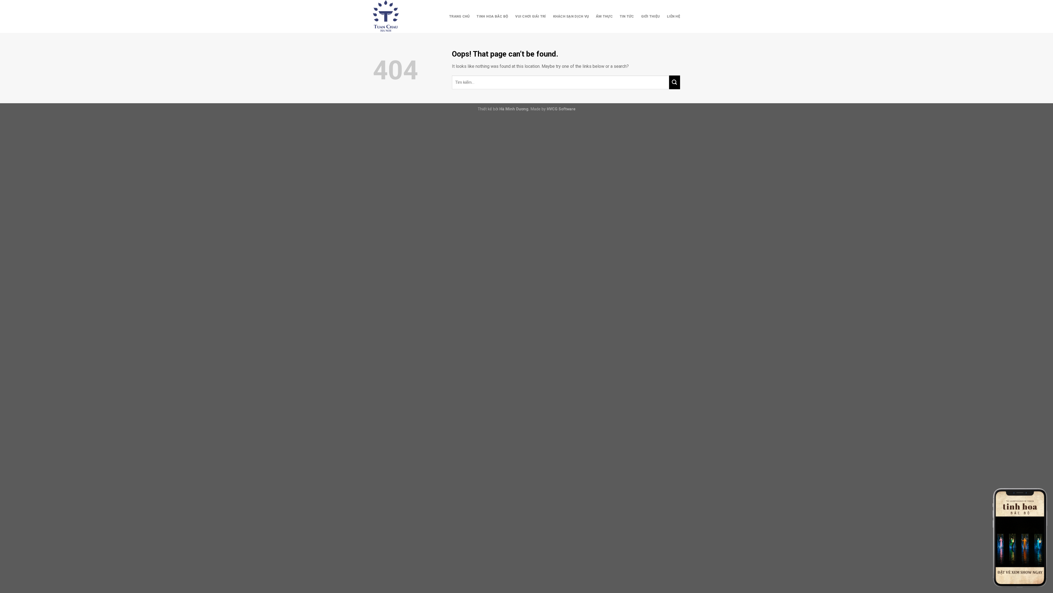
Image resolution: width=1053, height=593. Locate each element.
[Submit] (674, 82)
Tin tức (627, 16)
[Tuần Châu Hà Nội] (400, 16)
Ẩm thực (604, 16)
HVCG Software (561, 109)
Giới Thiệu (650, 16)
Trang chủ (459, 16)
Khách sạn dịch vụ (571, 16)
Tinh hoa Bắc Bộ (492, 16)
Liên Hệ (673, 16)
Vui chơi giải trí (530, 16)
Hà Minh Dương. (514, 109)
